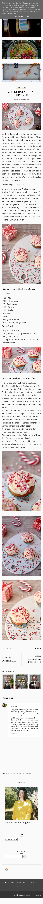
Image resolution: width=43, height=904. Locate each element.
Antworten (14, 733)
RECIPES (24, 87)
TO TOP (39, 895)
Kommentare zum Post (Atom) (20, 773)
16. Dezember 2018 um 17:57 (26, 707)
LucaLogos (26, 895)
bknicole (14, 707)
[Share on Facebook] (36, 649)
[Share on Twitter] (38, 649)
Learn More (18, 16)
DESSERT (18, 87)
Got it (27, 16)
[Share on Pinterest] (40, 649)
